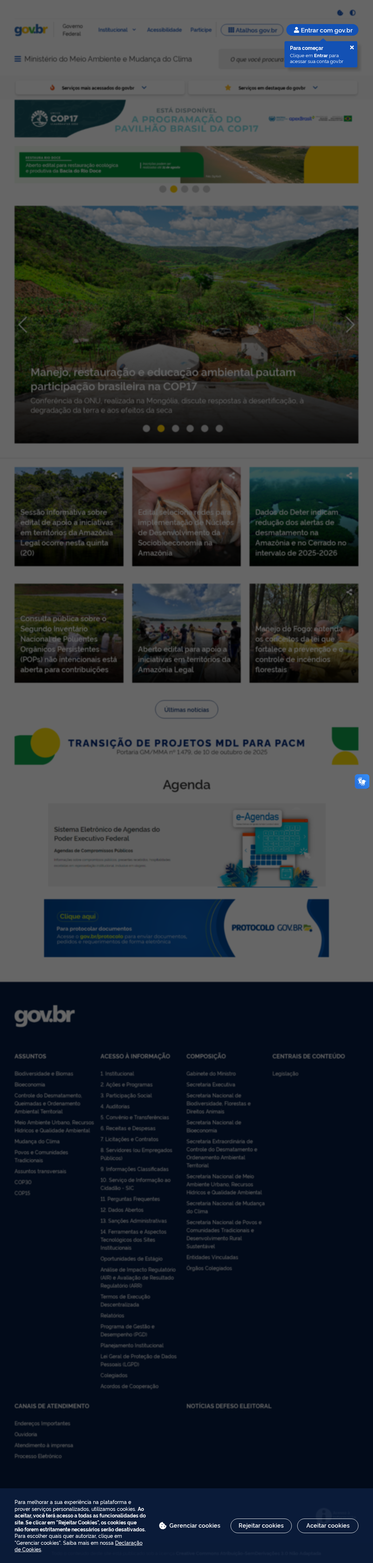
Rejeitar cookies (261, 1525)
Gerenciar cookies (194, 1525)
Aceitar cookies (328, 1525)
